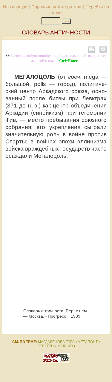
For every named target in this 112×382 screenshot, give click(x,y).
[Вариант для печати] (91, 49)
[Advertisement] (56, 231)
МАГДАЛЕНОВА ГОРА (56, 342)
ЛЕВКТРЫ (45, 346)
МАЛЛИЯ (65, 346)
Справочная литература (56, 6)
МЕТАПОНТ (88, 342)
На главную (15, 6)
